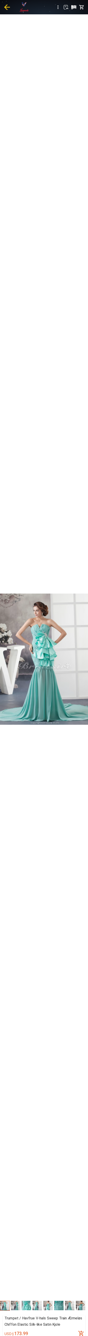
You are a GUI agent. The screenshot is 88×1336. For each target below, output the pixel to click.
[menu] (58, 7)
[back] (7, 7)
